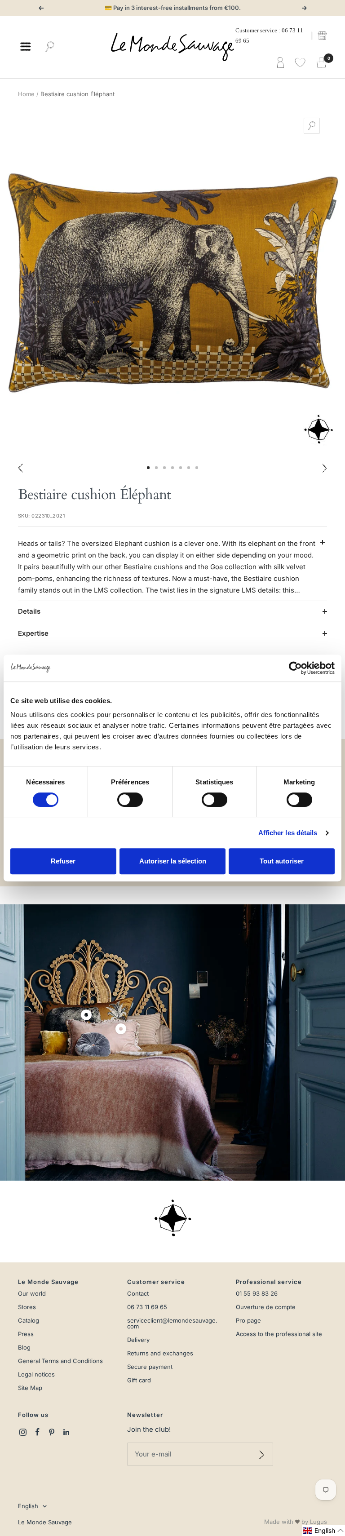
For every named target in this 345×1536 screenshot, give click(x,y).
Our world (32, 1294)
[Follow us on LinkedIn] (66, 1432)
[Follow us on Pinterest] (52, 1432)
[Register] (261, 1454)
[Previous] (20, 467)
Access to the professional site (279, 1334)
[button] (323, 1530)
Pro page (248, 1321)
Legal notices (36, 1374)
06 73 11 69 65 (147, 1307)
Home (26, 93)
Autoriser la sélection (172, 861)
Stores (27, 1307)
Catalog (28, 1321)
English (28, 1505)
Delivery (138, 1340)
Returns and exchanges (160, 1353)
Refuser (63, 861)
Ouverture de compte (266, 1307)
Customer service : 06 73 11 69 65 (269, 35)
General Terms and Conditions (60, 1361)
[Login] (280, 63)
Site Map (30, 1388)
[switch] (130, 799)
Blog (24, 1347)
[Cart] (321, 63)
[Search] (49, 47)
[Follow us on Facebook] (37, 1432)
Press (26, 1334)
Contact (138, 1294)
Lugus (318, 1521)
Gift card (139, 1380)
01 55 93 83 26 (257, 1294)
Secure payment (149, 1367)
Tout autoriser (282, 861)
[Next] (324, 467)
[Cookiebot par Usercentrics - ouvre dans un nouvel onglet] (295, 668)
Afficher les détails (288, 833)
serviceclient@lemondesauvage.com (172, 1323)
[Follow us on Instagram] (23, 1432)
